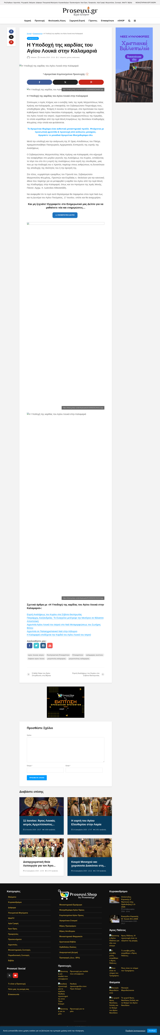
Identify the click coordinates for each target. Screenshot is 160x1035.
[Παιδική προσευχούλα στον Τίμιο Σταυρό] (63, 994)
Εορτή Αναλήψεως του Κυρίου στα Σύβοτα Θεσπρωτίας (54, 614)
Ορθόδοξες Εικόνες (67, 947)
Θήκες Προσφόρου (67, 926)
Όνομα (29, 765)
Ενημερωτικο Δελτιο (66, 215)
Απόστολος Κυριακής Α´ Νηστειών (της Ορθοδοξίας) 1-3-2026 (128, 902)
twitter (36, 645)
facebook (29, 645)
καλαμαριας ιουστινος (94, 655)
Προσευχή (40, 21)
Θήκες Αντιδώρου (67, 931)
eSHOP (121, 21)
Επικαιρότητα (107, 21)
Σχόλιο (29, 735)
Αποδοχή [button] (152, 1031)
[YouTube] (15, 975)
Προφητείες (92, 2)
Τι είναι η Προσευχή (17, 984)
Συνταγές (118, 2)
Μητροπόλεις (110, 2)
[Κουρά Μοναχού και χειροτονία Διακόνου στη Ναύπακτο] (90, 848)
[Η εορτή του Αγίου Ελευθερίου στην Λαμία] (90, 806)
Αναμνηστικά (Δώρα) (68, 952)
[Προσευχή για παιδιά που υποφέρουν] (63, 975)
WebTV (124, 2)
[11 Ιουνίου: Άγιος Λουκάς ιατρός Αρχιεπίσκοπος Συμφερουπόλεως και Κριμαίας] (41, 806)
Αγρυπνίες (16, 2)
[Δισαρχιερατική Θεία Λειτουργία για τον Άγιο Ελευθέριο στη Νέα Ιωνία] (41, 848)
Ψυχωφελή (24, 2)
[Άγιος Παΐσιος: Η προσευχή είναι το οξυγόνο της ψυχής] (114, 940)
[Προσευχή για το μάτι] (63, 1011)
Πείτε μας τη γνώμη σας (18, 989)
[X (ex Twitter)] (9, 975)
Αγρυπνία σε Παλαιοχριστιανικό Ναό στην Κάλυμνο (52, 631)
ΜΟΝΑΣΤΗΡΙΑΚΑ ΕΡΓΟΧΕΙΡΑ (146, 2)
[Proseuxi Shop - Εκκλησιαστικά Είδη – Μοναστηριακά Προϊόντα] (77, 894)
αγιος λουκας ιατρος (36, 655)
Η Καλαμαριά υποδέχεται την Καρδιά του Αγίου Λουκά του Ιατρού (59, 634)
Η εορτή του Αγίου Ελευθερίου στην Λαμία (86, 822)
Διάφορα (39, 2)
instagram (43, 645)
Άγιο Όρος (84, 2)
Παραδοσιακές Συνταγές (19, 955)
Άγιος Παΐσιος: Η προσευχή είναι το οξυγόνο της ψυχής (129, 938)
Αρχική (27, 21)
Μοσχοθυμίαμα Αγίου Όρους (71, 910)
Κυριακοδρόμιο (63, 2)
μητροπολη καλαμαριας (56, 659)
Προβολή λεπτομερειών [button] (135, 1031)
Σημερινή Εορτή (77, 21)
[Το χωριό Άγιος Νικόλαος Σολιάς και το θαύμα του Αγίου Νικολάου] (114, 1005)
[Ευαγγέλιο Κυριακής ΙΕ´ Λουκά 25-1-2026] (114, 919)
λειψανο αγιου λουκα (36, 659)
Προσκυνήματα (75, 2)
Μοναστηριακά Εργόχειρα (70, 905)
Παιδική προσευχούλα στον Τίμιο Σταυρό (78, 986)
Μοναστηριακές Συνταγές (19, 950)
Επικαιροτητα (37, 33)
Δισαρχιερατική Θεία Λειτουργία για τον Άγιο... (39, 863)
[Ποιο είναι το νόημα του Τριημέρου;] (114, 972)
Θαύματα (32, 2)
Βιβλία (130, 2)
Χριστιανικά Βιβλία (67, 942)
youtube (50, 645)
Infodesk (33, 57)
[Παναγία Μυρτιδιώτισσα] (114, 990)
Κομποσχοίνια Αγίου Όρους (71, 915)
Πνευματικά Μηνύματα (50, 2)
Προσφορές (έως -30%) (69, 958)
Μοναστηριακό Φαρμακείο (70, 936)
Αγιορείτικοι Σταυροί (68, 920)
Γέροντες (93, 21)
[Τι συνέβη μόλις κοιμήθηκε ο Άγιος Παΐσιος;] (114, 957)
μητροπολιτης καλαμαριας (79, 659)
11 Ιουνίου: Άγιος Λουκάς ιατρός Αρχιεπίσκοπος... (39, 822)
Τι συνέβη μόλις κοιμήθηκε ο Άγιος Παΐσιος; (129, 953)
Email (68, 765)
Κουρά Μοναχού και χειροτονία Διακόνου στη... (88, 863)
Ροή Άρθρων (8, 2)
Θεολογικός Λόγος (57, 21)
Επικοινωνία (13, 994)
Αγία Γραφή (101, 2)
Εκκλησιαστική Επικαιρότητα (58, 655)
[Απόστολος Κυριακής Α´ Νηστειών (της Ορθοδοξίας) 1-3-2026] (114, 899)
